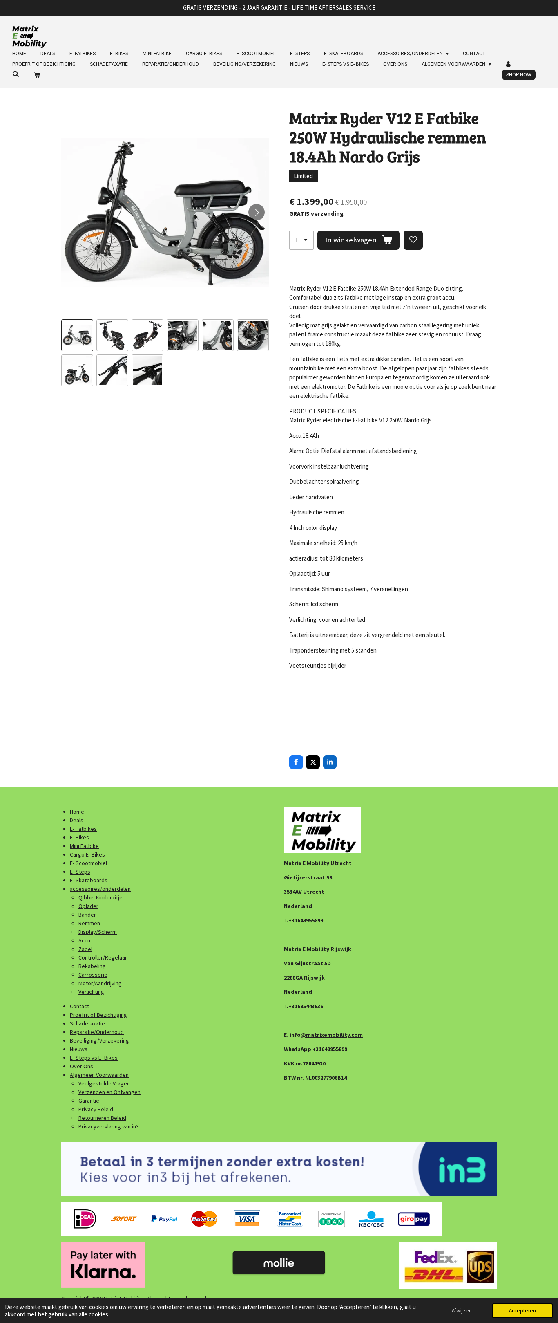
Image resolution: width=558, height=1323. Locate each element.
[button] (77, 335)
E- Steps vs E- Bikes (94, 1057)
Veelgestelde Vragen (104, 1083)
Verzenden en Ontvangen (109, 1092)
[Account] (508, 64)
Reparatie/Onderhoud (97, 1032)
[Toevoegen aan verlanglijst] (413, 240)
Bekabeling (92, 966)
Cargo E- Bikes (87, 854)
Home (77, 811)
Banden (87, 914)
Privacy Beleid (95, 1109)
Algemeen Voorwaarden (99, 1075)
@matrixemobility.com (332, 1034)
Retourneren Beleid (102, 1117)
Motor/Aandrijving (100, 983)
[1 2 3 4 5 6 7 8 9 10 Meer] (301, 240)
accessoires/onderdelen (100, 888)
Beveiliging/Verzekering (99, 1040)
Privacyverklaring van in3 (108, 1126)
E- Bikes (79, 837)
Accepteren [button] (522, 1310)
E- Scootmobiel (88, 863)
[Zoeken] (15, 74)
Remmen (89, 923)
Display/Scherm (97, 931)
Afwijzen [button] (462, 1310)
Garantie (88, 1100)
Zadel (85, 949)
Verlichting (91, 992)
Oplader (88, 906)
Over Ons (81, 1066)
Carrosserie (92, 974)
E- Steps (80, 871)
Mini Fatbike (84, 846)
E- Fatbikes (83, 828)
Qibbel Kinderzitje (100, 897)
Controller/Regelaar (102, 957)
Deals (76, 820)
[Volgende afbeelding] (256, 212)
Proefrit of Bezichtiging (98, 1014)
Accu (84, 940)
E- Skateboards (88, 880)
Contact (79, 1006)
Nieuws (78, 1049)
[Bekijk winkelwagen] (37, 75)
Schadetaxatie (87, 1023)
